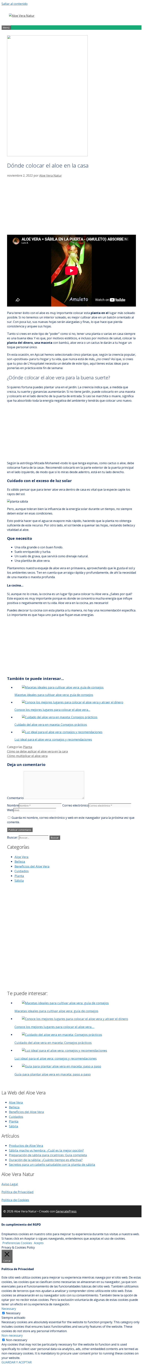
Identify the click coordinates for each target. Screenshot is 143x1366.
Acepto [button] (39, 1243)
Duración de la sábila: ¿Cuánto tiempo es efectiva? (45, 1160)
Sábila (19, 880)
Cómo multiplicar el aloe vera (27, 756)
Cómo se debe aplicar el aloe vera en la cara (37, 751)
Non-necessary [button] (12, 1335)
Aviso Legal (9, 1184)
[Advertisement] (71, 206)
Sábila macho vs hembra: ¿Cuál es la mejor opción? (46, 1150)
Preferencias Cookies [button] (17, 1243)
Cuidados (22, 871)
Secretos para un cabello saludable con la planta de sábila (52, 1164)
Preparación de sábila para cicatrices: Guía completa (48, 1155)
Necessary (13, 1313)
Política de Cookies (15, 1200)
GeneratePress (66, 1211)
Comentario (15, 798)
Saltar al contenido (14, 4)
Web (10, 810)
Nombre (13, 805)
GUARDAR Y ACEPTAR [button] (16, 1362)
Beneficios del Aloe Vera (32, 866)
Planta (27, 747)
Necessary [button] (8, 1309)
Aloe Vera (21, 857)
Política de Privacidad (17, 1192)
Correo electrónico (75, 805)
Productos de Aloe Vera (26, 1145)
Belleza (20, 861)
